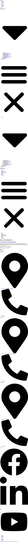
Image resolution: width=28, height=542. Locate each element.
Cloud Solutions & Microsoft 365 (7, 53)
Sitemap (2, 536)
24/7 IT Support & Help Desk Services (7, 56)
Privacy (2, 537)
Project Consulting (5, 160)
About (2, 170)
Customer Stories (3, 58)
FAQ (2, 174)
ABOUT (2, 1)
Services (2, 171)
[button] (14, 88)
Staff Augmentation (5, 163)
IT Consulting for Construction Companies (8, 241)
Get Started (2, 238)
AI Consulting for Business (6, 57)
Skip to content (1, 0)
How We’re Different (3, 165)
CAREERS (2, 2)
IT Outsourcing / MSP (5, 162)
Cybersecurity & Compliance (6, 161)
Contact (2, 3)
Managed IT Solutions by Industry (7, 55)
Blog (2, 59)
